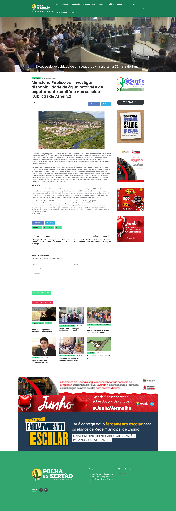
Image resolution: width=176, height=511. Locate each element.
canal (73, 12)
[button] (88, 44)
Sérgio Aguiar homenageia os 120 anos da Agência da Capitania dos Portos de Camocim (70, 332)
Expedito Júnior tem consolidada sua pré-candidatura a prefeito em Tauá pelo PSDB (44, 364)
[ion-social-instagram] (46, 490)
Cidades (65, 4)
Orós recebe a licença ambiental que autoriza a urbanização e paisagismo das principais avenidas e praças (99, 359)
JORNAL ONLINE (61, 12)
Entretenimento (89, 4)
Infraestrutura (100, 476)
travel (91, 482)
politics (99, 479)
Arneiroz (37, 228)
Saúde (119, 4)
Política (111, 4)
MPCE (58, 228)
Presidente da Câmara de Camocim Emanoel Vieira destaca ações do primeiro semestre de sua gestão (69, 362)
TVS (127, 4)
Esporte (101, 4)
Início (57, 4)
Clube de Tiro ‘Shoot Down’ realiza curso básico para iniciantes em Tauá (42, 331)
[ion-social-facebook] (41, 490)
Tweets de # (122, 473)
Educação (76, 4)
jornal (107, 476)
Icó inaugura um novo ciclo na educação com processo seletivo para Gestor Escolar (98, 333)
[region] (88, 44)
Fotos (134, 4)
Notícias (36, 78)
